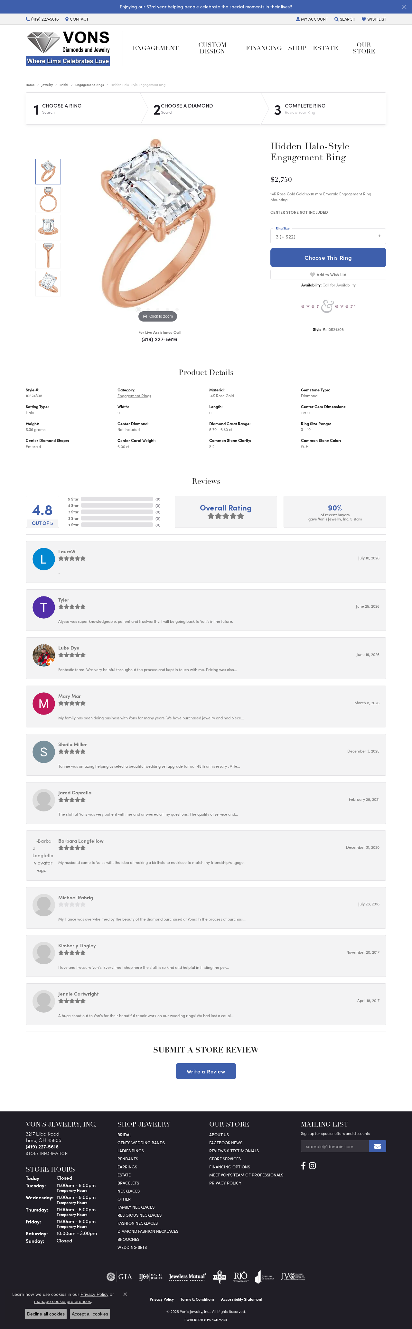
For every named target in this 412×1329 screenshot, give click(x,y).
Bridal (64, 84)
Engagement (156, 49)
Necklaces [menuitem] (128, 1190)
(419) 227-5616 (159, 338)
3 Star (73, 511)
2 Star (73, 518)
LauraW (67, 551)
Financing (264, 49)
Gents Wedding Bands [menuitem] (141, 1142)
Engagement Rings (89, 84)
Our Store (364, 48)
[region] (157, 227)
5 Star (73, 498)
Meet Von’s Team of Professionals (246, 1174)
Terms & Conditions (197, 1299)
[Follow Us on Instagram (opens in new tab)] (312, 1166)
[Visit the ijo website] (151, 1277)
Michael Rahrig (75, 897)
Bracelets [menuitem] (128, 1182)
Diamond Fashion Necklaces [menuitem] (147, 1231)
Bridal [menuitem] (124, 1134)
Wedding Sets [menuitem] (132, 1247)
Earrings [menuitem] (127, 1166)
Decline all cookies (46, 1313)
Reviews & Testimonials (234, 1150)
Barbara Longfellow (81, 840)
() (157, 498)
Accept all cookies (90, 1313)
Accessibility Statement (241, 1299)
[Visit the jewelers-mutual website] (187, 1277)
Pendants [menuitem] (127, 1158)
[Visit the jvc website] (293, 1277)
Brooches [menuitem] (128, 1239)
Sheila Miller (72, 744)
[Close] (404, 7)
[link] (42, 19)
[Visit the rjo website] (241, 1277)
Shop (297, 49)
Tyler (63, 599)
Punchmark (217, 1319)
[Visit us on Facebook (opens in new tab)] (303, 1166)
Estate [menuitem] (124, 1174)
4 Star (73, 505)
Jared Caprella (74, 792)
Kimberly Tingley (77, 945)
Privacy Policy (225, 1182)
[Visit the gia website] (119, 1277)
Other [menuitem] (124, 1199)
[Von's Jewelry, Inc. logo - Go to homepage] (74, 48)
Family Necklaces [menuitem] (135, 1207)
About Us (219, 1134)
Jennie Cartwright (78, 993)
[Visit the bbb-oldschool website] (219, 1277)
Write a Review (206, 1071)
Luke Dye (69, 647)
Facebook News (225, 1142)
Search (48, 112)
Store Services (225, 1158)
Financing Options (229, 1166)
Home (30, 84)
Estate (325, 49)
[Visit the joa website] (264, 1277)
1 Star (74, 524)
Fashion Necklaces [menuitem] (137, 1223)
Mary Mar (69, 695)
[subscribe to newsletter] (377, 1146)
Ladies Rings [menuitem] (130, 1150)
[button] (312, 19)
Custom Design (212, 48)
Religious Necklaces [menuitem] (139, 1215)
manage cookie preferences (62, 1301)
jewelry (47, 84)
